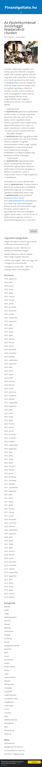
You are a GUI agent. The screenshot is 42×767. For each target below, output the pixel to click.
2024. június (8, 371)
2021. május (8, 502)
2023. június (8, 413)
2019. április (8, 590)
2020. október (9, 526)
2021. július (8, 494)
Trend (6, 709)
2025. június (8, 328)
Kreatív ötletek (9, 667)
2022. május (8, 459)
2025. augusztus (10, 321)
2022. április (8, 463)
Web (6, 727)
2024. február (9, 385)
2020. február (9, 555)
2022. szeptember (11, 445)
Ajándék (7, 606)
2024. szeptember (11, 360)
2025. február (9, 342)
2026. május (8, 289)
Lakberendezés (10, 677)
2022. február (9, 470)
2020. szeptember (11, 530)
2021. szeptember (11, 487)
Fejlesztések (9, 631)
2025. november (10, 311)
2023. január (9, 431)
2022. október (9, 441)
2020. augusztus (10, 533)
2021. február (9, 512)
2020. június (8, 540)
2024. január (9, 388)
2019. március (9, 594)
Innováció (8, 649)
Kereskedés (8, 660)
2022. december (10, 434)
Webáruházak (9, 730)
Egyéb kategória (10, 617)
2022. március (9, 466)
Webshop (7, 734)
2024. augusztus (10, 364)
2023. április (8, 420)
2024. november (10, 353)
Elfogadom (34, 762)
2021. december (10, 477)
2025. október (9, 314)
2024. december (10, 349)
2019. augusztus (10, 576)
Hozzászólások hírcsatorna (14, 750)
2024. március (9, 381)
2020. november (10, 523)
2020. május (8, 544)
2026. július (8, 282)
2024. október (9, 357)
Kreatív (6, 663)
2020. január (9, 558)
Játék (6, 652)
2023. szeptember (11, 402)
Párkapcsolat (9, 684)
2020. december (10, 519)
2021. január (9, 516)
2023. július (8, 410)
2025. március (9, 339)
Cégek (6, 613)
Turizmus (7, 713)
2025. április (8, 335)
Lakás (6, 674)
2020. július (8, 537)
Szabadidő (8, 688)
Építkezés (7, 628)
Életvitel (7, 624)
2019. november (10, 565)
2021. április (8, 505)
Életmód (7, 621)
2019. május (8, 587)
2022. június (8, 456)
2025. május (8, 332)
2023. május (8, 417)
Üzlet (6, 716)
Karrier (6, 656)
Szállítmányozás (10, 695)
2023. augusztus (10, 406)
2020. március (9, 551)
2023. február (9, 427)
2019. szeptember (11, 572)
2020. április (8, 548)
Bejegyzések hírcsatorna (13, 747)
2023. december (10, 392)
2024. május (8, 374)
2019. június (8, 583)
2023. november (10, 395)
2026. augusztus (10, 279)
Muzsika (7, 681)
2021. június (8, 498)
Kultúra (7, 670)
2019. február (9, 597)
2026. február (9, 300)
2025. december (10, 307)
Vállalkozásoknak (10, 720)
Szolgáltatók (9, 702)
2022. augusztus (10, 449)
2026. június (8, 286)
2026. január (9, 303)
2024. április (8, 378)
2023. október (9, 399)
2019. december (10, 562)
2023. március (9, 424)
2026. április (8, 293)
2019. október (9, 569)
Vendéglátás (8, 723)
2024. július (8, 367)
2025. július (8, 325)
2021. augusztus (10, 491)
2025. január (9, 346)
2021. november (10, 480)
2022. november (10, 438)
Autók (6, 610)
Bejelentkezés (9, 743)
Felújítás (7, 635)
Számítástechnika (10, 699)
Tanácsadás (20, 37)
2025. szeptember (11, 318)
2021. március (9, 509)
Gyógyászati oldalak (11, 645)
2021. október (9, 484)
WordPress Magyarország (14, 754)
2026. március (9, 296)
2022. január (9, 473)
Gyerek (6, 642)
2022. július (8, 452)
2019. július (8, 579)
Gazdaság (8, 638)
